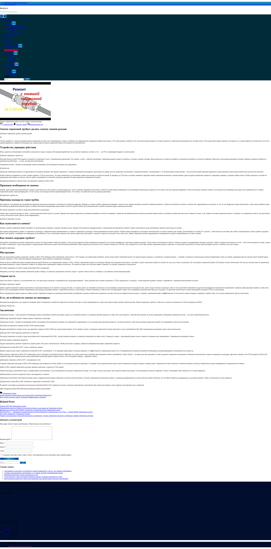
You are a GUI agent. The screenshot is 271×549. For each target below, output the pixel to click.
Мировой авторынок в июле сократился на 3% (21, 475)
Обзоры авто (8, 39)
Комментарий (5, 439)
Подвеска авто (13, 67)
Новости (7, 37)
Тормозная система (11, 50)
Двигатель (8, 24)
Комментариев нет (36, 124)
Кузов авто (8, 35)
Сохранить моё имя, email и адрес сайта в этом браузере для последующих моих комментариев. (37, 455)
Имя (2, 443)
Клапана (11, 30)
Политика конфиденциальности (15, 2)
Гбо (9, 48)
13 (9, 530)
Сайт (2, 451)
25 (4, 534)
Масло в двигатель (15, 32)
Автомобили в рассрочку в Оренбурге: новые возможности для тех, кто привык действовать (37, 471)
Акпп (10, 56)
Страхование (9, 43)
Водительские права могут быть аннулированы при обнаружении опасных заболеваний (36, 479)
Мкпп (10, 59)
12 (6, 530)
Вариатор (11, 58)
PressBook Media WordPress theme (20, 546)
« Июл (2, 539)
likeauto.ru (4, 8)
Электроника (13, 74)
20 (9, 532)
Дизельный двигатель (16, 28)
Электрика (8, 72)
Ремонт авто (8, 41)
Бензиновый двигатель (16, 26)
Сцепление (12, 61)
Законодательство (10, 33)
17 (1, 532)
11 (4, 530)
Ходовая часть (9, 65)
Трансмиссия (9, 54)
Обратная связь (9, 4)
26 (6, 534)
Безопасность (9, 20)
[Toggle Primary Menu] (3, 16)
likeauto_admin (21, 124)
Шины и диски (13, 69)
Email (2, 447)
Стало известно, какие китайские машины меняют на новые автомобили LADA (33, 477)
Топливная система (11, 46)
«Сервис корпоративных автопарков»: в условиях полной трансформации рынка (33, 473)
